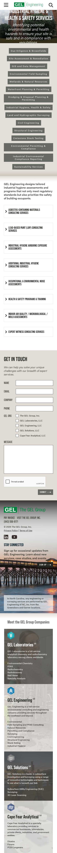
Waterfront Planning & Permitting (28, 89)
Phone (7, 408)
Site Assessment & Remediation (28, 58)
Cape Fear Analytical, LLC (33, 435)
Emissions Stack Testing (28, 138)
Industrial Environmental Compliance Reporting (28, 158)
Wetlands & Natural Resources (28, 81)
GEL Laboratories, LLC (31, 420)
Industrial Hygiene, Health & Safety (28, 107)
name (6, 383)
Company (8, 400)
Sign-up (42, 564)
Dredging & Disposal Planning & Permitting (28, 98)
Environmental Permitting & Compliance (28, 147)
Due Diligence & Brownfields (28, 50)
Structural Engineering (28, 130)
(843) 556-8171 (11, 521)
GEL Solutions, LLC (29, 430)
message (8, 442)
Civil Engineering (28, 122)
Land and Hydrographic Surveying (28, 115)
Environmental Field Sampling (28, 73)
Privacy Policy (11, 530)
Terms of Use (26, 530)
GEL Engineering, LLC (31, 425)
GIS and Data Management (28, 66)
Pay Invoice (9, 517)
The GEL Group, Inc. (30, 415)
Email (7, 391)
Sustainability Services (28, 166)
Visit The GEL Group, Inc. (29, 517)
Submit (43, 492)
